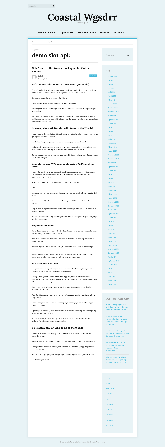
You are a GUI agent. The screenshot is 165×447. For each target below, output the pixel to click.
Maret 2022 (112, 280)
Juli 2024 (111, 174)
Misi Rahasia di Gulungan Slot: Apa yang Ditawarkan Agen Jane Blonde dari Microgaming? (117, 333)
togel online (110, 388)
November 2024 (113, 159)
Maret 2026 (112, 96)
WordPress (81, 442)
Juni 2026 (111, 84)
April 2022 (111, 276)
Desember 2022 (113, 249)
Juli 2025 (111, 127)
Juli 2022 (111, 269)
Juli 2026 (111, 80)
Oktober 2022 (112, 257)
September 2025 (113, 119)
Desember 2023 (113, 202)
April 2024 (111, 186)
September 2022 (113, 261)
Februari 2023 (112, 241)
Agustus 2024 (112, 170)
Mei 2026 (111, 88)
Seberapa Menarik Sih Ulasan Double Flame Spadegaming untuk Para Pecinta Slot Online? (117, 359)
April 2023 (111, 233)
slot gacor (109, 378)
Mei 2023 (111, 229)
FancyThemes (100, 442)
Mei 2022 (111, 273)
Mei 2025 (111, 135)
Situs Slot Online (87, 32)
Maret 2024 (112, 190)
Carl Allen (41, 76)
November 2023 (113, 206)
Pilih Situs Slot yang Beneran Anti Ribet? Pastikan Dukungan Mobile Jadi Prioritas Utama (117, 307)
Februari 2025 (112, 147)
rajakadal (109, 409)
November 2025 (113, 112)
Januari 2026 (112, 104)
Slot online (109, 425)
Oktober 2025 (112, 116)
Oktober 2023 (112, 210)
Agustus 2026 (112, 76)
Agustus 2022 (112, 265)
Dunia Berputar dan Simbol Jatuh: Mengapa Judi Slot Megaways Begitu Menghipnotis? (115, 347)
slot (107, 399)
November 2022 (113, 253)
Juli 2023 (111, 221)
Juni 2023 (111, 225)
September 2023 (113, 214)
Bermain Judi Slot (47, 32)
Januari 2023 (112, 245)
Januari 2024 (112, 198)
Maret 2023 (112, 237)
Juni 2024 (111, 178)
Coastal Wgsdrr (82, 17)
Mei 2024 (111, 182)
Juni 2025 (111, 131)
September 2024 (113, 167)
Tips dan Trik (67, 32)
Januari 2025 (112, 151)
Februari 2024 (112, 194)
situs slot (109, 394)
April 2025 (111, 139)
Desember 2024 (113, 155)
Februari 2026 (112, 100)
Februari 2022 (112, 284)
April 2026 (111, 92)
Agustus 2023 (112, 218)
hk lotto (108, 383)
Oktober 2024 (112, 163)
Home (43, 42)
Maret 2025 (112, 143)
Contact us (118, 32)
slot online (109, 415)
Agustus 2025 (112, 123)
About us (104, 32)
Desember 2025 (113, 108)
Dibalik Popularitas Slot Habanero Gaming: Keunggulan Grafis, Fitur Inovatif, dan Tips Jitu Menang (117, 320)
